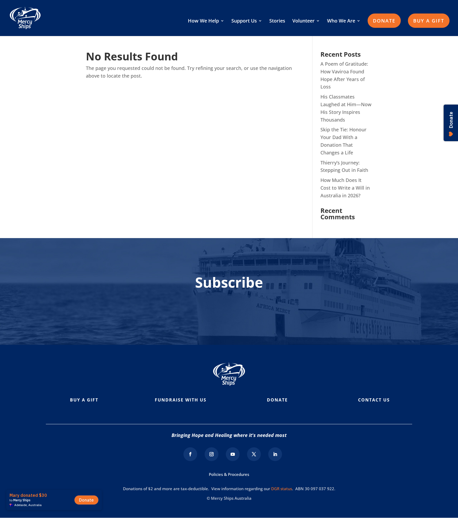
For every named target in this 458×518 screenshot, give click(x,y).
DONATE (384, 20)
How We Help (203, 21)
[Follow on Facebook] (190, 454)
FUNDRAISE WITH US (180, 400)
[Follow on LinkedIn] (275, 454)
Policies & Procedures (229, 474)
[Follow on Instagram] (211, 454)
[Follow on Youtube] (233, 454)
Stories (277, 21)
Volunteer (303, 21)
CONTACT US (374, 400)
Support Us (244, 21)
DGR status (281, 488)
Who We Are (341, 21)
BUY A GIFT (428, 20)
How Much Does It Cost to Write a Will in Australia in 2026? (345, 188)
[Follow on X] (254, 454)
